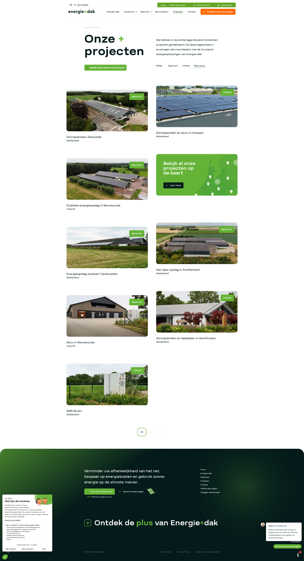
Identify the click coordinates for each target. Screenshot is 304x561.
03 (162, 432)
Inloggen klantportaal (210, 492)
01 (142, 432)
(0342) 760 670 (203, 5)
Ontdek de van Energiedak (156, 523)
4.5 (80, 4)
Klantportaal (226, 5)
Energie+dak (113, 11)
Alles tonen (199, 65)
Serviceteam (161, 11)
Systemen (204, 477)
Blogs (163, 5)
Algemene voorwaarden (207, 551)
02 (152, 432)
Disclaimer (166, 551)
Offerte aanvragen (177, 5)
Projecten (178, 11)
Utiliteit (186, 65)
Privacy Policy (183, 551)
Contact (192, 11)
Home (87, 27)
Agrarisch (173, 65)
